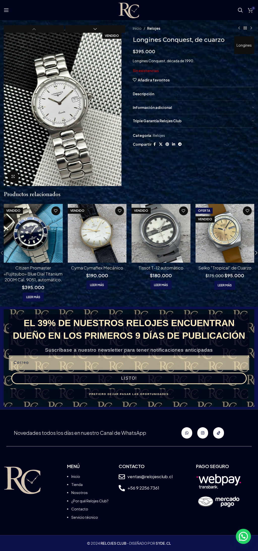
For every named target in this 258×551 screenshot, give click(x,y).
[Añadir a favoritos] (55, 210)
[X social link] (160, 144)
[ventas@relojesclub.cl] (122, 477)
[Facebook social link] (154, 144)
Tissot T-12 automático (161, 267)
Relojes (153, 28)
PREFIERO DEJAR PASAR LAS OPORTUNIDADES (129, 394)
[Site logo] (129, 9)
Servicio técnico (84, 517)
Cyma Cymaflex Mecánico (97, 267)
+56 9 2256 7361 (143, 488)
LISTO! (129, 378)
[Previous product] (239, 28)
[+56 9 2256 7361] (122, 488)
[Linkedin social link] (174, 144)
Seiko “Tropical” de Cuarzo (224, 267)
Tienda (77, 484)
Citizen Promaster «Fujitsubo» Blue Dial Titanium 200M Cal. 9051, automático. (33, 274)
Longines (244, 45)
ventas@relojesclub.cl (150, 476)
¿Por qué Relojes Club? (90, 501)
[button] (9, 107)
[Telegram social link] (180, 144)
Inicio (137, 28)
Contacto (79, 509)
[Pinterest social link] (167, 144)
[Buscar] (240, 10)
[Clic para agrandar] (13, 176)
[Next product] (251, 28)
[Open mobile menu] (6, 10)
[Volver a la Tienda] (245, 28)
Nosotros (79, 492)
